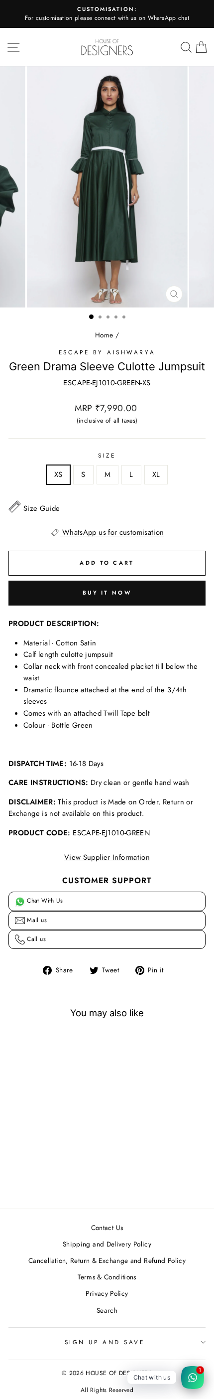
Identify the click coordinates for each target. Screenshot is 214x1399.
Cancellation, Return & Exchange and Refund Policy (107, 1260)
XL (156, 474)
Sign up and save (105, 1342)
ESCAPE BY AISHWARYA (107, 352)
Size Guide (41, 508)
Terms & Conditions (107, 1277)
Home (104, 335)
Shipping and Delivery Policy (107, 1244)
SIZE (106, 455)
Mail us (36, 920)
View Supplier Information (107, 857)
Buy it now (107, 593)
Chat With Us (44, 900)
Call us (35, 938)
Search (107, 1310)
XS (58, 474)
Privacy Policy (107, 1293)
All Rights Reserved (107, 1390)
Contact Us (107, 1228)
